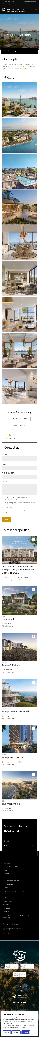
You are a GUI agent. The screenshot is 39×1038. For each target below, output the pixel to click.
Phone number (8, 473)
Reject (7, 1032)
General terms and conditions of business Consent (16, 499)
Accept (26, 1032)
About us (6, 905)
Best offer (7, 863)
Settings (16, 1032)
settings (24, 1027)
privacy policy (30, 846)
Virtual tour (7, 898)
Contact (6, 912)
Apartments (8, 870)
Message (6, 482)
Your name (7, 454)
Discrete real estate (11, 881)
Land (5, 877)
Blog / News (8, 901)
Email (5, 464)
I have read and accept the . (20, 846)
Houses (6, 874)
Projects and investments (13, 891)
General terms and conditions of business (16, 916)
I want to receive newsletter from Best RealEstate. (15, 512)
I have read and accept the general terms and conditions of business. (19, 503)
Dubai (5, 888)
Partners (6, 908)
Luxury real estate (10, 867)
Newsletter (7, 507)
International (8, 884)
